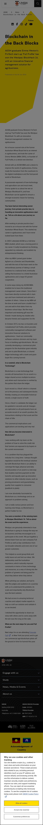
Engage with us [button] (10, 673)
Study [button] (6, 680)
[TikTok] (26, 24)
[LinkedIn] (13, 24)
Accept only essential (21, 810)
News (17, 12)
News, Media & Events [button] (14, 687)
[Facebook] (17, 24)
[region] (21, 789)
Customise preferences (21, 816)
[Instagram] (22, 24)
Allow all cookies (21, 803)
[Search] (37, 3)
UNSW (5, 12)
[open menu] (5, 3)
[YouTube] (31, 24)
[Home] (21, 3)
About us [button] (7, 694)
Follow (31, 20)
